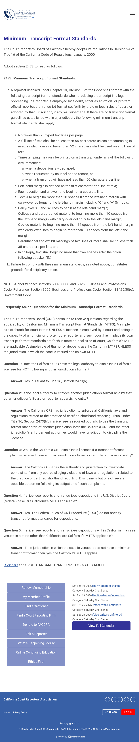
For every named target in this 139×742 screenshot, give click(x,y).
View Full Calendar (101, 626)
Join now (111, 712)
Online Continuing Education (36, 652)
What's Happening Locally (36, 643)
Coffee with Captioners (106, 605)
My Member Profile (36, 597)
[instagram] (120, 699)
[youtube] (126, 699)
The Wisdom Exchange (106, 586)
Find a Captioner (36, 606)
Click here (11, 565)
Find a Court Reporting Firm (36, 615)
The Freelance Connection (108, 595)
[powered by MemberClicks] (69, 737)
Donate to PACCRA (36, 624)
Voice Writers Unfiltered (107, 614)
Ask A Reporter (36, 634)
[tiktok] (132, 699)
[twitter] (107, 699)
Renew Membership (36, 588)
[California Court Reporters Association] (20, 14)
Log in (128, 712)
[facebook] (113, 699)
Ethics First (36, 661)
